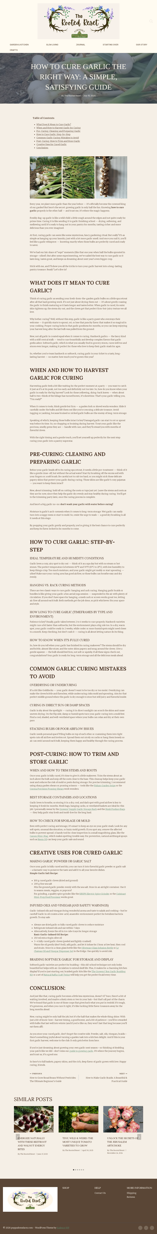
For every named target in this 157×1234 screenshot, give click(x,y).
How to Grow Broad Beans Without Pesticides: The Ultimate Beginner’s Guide (53, 1078)
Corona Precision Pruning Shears (47, 789)
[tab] (73, 1169)
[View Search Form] (151, 21)
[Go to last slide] (18, 1137)
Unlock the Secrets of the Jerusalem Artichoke (122, 1142)
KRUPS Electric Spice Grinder (94, 894)
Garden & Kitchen (19, 45)
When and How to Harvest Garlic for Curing (58, 127)
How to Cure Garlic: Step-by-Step (53, 134)
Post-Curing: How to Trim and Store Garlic (58, 141)
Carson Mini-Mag (39, 836)
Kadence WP (63, 1227)
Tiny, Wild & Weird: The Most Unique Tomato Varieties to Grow (78, 1142)
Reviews (131, 1197)
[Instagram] (146, 1228)
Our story (141, 45)
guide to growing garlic (81, 1051)
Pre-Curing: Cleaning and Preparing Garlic (58, 131)
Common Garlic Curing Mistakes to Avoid (57, 137)
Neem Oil (42, 839)
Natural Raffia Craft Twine (57, 974)
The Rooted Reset (72, 96)
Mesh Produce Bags (115, 809)
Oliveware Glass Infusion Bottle (97, 948)
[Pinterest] (152, 1228)
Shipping (131, 1193)
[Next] (139, 1137)
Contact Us (100, 1193)
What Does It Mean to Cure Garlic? (53, 124)
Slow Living (52, 45)
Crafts (14, 50)
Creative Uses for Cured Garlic (51, 144)
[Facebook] (140, 1228)
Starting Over (110, 45)
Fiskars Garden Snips (104, 785)
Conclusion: (42, 147)
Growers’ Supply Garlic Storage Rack (78, 809)
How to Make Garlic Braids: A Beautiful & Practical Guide (106, 1078)
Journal (80, 45)
